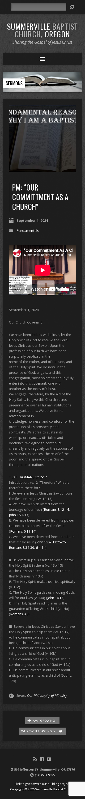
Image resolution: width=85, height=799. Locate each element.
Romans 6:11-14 (22, 531)
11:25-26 (59, 542)
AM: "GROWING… (44, 720)
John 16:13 (55, 598)
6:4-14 (40, 547)
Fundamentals (28, 230)
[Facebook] (42, 759)
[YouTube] (49, 759)
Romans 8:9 (19, 614)
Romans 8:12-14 (56, 509)
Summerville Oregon (42, 29)
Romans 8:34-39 (21, 547)
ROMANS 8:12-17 (33, 477)
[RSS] (35, 759)
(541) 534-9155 (45, 775)
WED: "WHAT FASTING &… (39, 731)
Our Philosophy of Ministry (47, 695)
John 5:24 (43, 542)
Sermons (14, 83)
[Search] (72, 7)
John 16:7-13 (18, 515)
